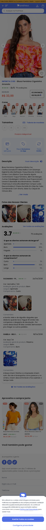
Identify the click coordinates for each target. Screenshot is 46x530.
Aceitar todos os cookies (23, 519)
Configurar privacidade (23, 525)
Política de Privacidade (29, 509)
